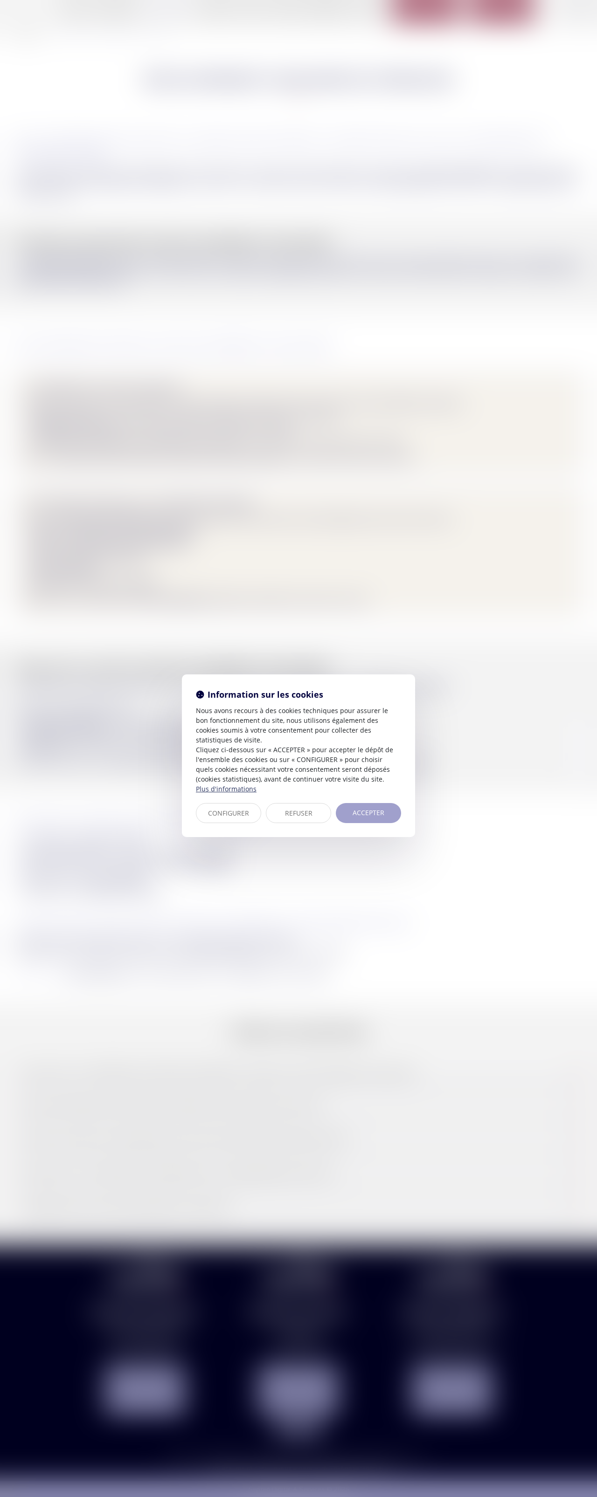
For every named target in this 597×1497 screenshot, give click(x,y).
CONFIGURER (228, 813)
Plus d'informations (226, 788)
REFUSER (298, 813)
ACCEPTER (368, 812)
